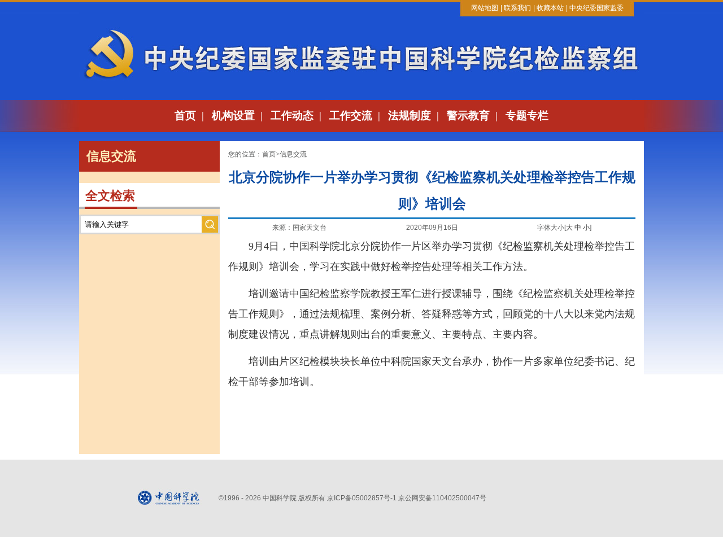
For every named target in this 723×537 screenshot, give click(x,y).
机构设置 (233, 115)
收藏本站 (550, 8)
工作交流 (350, 115)
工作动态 (292, 115)
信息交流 (293, 154)
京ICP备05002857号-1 (362, 498)
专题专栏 (527, 115)
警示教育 (468, 115)
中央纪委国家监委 (596, 8)
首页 (185, 115)
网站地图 (484, 8)
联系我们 (517, 8)
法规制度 (409, 115)
